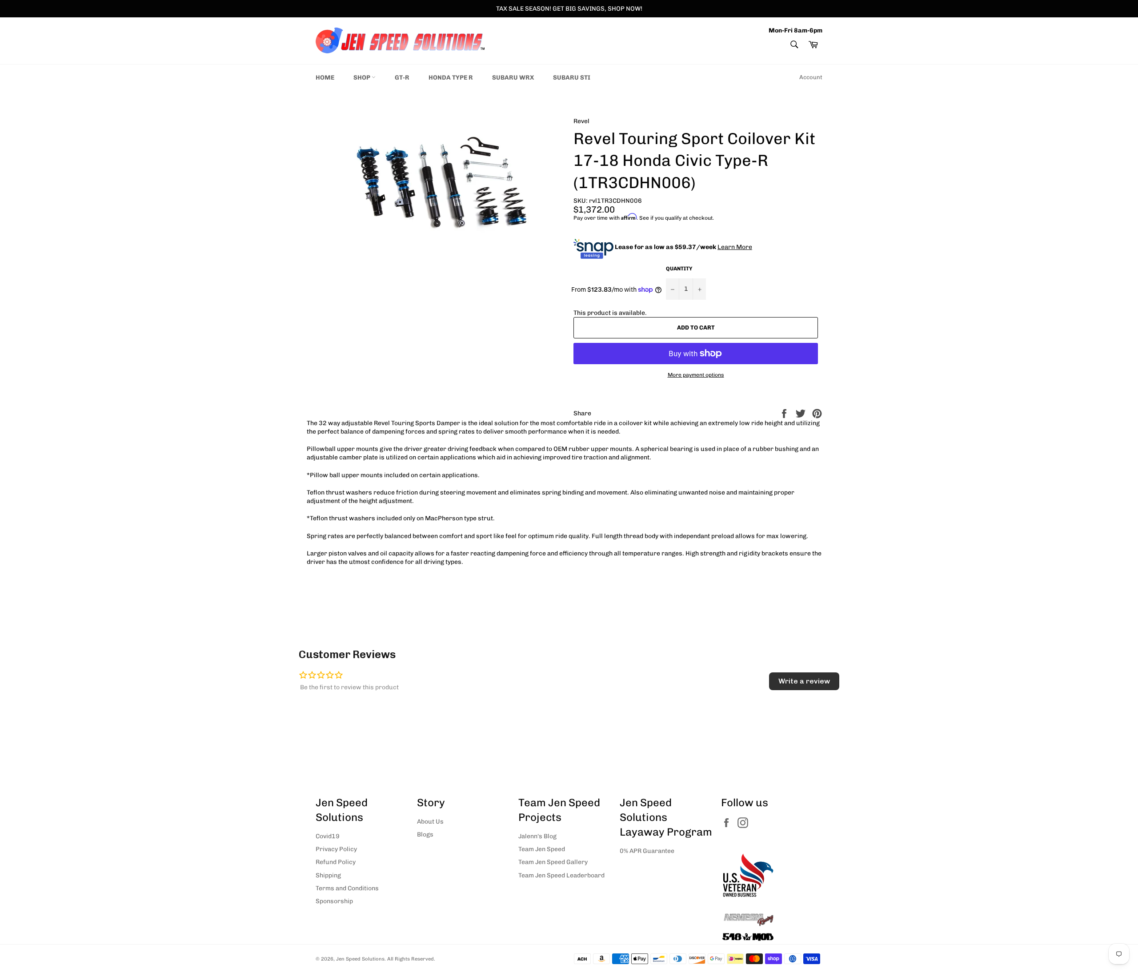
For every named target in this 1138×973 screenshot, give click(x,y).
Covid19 (328, 836)
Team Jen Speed (541, 849)
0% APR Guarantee (647, 851)
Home (325, 77)
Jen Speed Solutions (360, 959)
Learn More (734, 247)
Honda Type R (451, 77)
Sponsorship (334, 901)
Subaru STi (571, 77)
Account (810, 77)
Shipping (328, 875)
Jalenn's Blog (537, 836)
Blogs (425, 834)
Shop (362, 77)
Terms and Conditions (347, 888)
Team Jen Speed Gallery (553, 862)
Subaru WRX (513, 77)
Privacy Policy (336, 849)
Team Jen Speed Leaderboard (561, 875)
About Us (430, 821)
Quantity (679, 268)
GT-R (402, 77)
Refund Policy (336, 862)
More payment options (696, 375)
